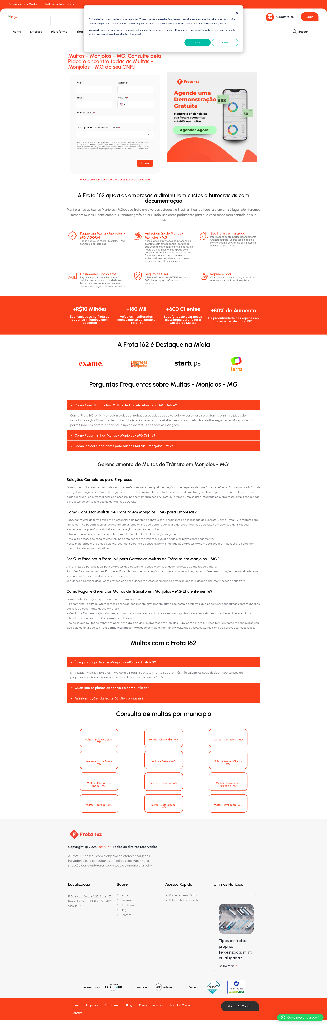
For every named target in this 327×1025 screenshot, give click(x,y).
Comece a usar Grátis (23, 4)
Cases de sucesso (150, 1005)
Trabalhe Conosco (181, 1005)
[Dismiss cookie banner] (237, 13)
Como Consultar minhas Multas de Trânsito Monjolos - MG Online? (126, 405)
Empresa (36, 32)
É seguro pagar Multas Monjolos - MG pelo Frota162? (115, 662)
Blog (79, 32)
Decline (225, 42)
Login (309, 17)
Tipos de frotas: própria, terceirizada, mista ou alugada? (236, 949)
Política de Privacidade (59, 4)
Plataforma (59, 32)
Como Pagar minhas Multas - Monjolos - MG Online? (115, 435)
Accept (197, 42)
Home (17, 32)
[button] (163, 405)
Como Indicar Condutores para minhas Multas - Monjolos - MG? (124, 446)
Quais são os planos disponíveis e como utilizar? (112, 688)
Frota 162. (105, 847)
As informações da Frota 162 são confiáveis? (109, 698)
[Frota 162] (27, 16)
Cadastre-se (285, 17)
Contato (77, 1013)
